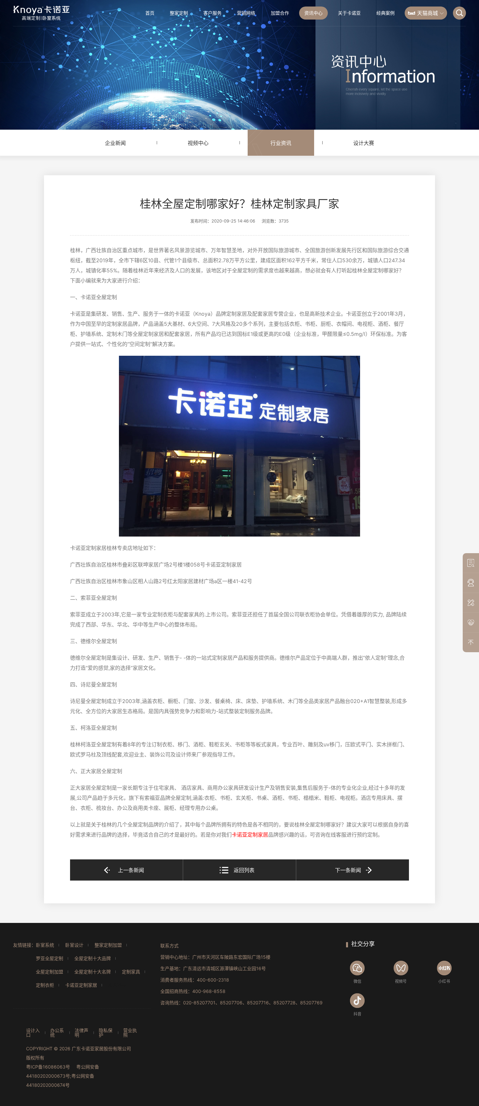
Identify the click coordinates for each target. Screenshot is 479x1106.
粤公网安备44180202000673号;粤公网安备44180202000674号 (62, 1076)
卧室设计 (74, 945)
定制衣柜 (45, 985)
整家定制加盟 (108, 945)
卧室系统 (45, 945)
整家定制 (179, 13)
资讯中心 (313, 13)
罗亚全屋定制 (49, 958)
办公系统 (57, 1032)
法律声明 (81, 1032)
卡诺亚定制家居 (81, 985)
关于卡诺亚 (349, 13)
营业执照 (130, 1032)
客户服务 (212, 13)
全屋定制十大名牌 (92, 971)
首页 (149, 13)
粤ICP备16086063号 (48, 1067)
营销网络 (246, 13)
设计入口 (33, 1032)
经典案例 (385, 13)
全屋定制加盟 (49, 971)
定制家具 (131, 971)
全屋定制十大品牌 (92, 958)
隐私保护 (105, 1032)
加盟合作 (280, 13)
